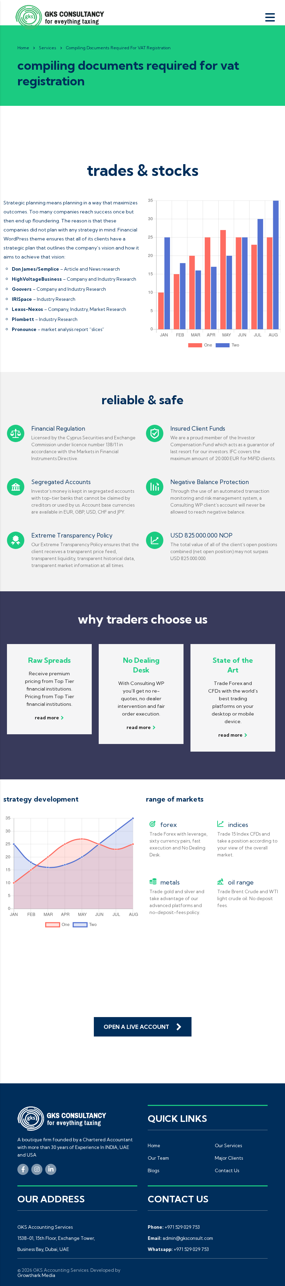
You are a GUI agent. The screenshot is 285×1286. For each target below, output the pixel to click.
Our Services (228, 1145)
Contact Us (227, 1170)
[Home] (62, 17)
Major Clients (229, 1158)
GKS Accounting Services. (61, 1270)
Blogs (153, 1170)
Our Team (158, 1158)
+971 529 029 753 (182, 1227)
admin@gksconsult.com (188, 1238)
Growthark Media (36, 1275)
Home (23, 47)
